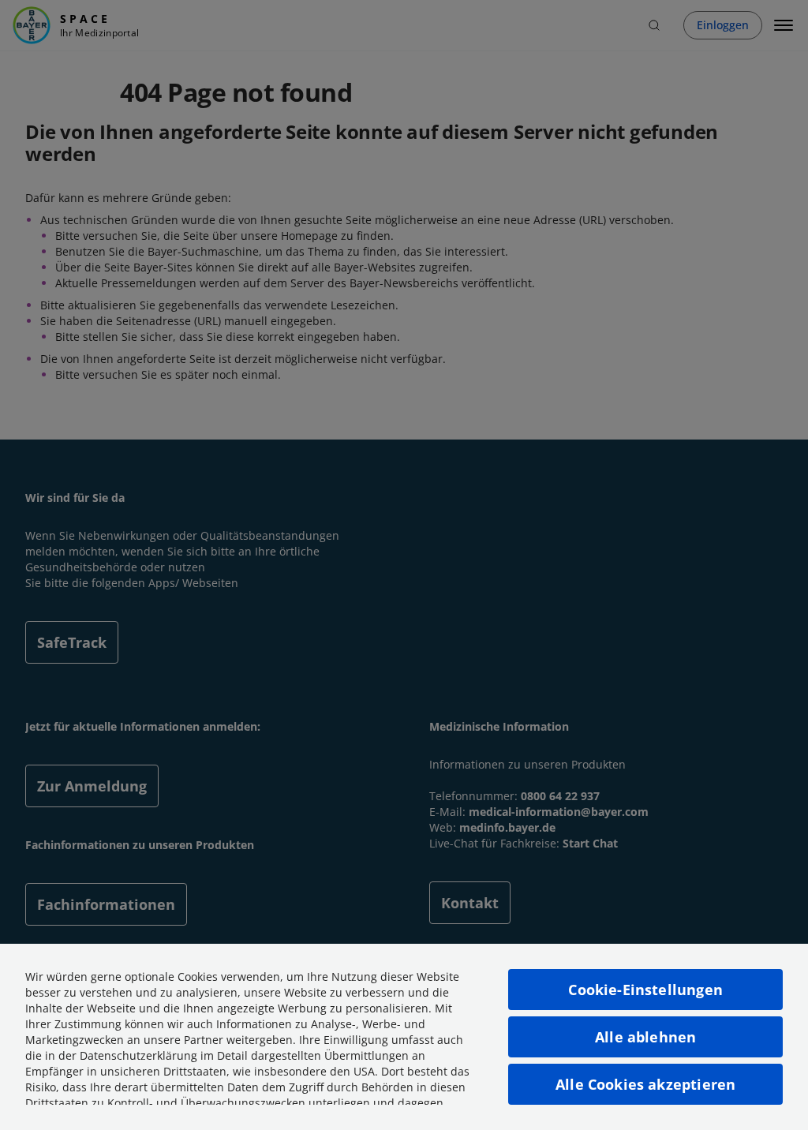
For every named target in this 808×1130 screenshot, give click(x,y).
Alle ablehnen (645, 1036)
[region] (404, 1037)
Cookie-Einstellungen (645, 989)
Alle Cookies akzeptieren (645, 1084)
